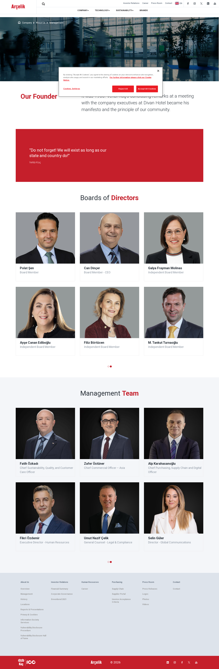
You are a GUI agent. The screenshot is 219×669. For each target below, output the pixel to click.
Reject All (123, 89)
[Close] (158, 70)
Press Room (156, 3)
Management (56, 22)
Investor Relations (131, 3)
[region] (111, 82)
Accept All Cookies (147, 89)
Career (145, 3)
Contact (168, 3)
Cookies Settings (71, 88)
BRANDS (144, 10)
